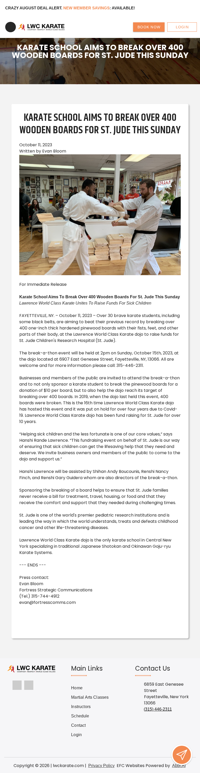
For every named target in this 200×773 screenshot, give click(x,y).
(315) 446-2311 (158, 709)
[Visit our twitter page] (28, 685)
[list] (90, 711)
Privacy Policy (101, 765)
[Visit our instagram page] (17, 685)
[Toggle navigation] (10, 27)
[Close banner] (187, 8)
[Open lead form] (181, 754)
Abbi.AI (179, 765)
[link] (90, 688)
